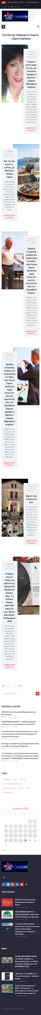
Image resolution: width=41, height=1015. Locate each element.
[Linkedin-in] (18, 7)
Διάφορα (10, 151)
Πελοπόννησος (8, 792)
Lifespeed (21, 1009)
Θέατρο (21, 788)
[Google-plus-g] (13, 884)
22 (30, 836)
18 (11, 836)
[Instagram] (9, 7)
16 (35, 831)
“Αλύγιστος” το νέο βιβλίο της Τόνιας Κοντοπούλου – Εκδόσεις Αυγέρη (27, 976)
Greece (15, 779)
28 (25, 840)
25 (11, 840)
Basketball (6, 779)
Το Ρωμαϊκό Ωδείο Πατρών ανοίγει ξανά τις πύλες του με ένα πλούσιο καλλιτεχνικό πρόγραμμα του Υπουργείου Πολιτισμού (20, 734)
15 (30, 831)
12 (16, 831)
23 (35, 836)
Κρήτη (29, 788)
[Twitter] (5, 7)
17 (6, 836)
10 (6, 831)
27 (20, 840)
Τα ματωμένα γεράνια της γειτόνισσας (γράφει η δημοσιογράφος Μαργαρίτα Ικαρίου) (31, 74)
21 (25, 836)
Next (20, 686)
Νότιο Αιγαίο (32, 486)
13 (20, 831)
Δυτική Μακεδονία (9, 788)
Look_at (32, 52)
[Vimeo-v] (15, 7)
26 (16, 840)
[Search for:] (18, 693)
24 (6, 840)
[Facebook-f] (2, 7)
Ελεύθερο (32, 238)
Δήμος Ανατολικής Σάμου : (31, 499)
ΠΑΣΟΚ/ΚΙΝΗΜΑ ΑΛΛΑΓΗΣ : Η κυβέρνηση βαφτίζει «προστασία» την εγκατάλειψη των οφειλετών (27, 914)
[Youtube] (12, 7)
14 (25, 831)
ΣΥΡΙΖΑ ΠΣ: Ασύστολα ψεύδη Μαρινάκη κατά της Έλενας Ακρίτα (25, 902)
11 (11, 831)
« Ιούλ (4, 850)
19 (16, 836)
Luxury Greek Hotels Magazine (13, 784)
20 (20, 836)
